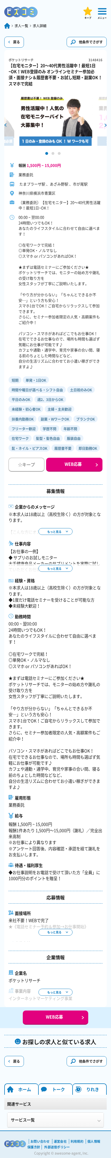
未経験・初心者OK (26, 409)
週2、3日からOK (50, 399)
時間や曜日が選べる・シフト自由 (37, 390)
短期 (15, 380)
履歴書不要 (62, 448)
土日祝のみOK (81, 390)
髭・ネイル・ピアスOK (29, 448)
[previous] (5, 124)
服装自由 (74, 438)
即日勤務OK (88, 448)
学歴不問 (49, 428)
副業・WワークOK (55, 419)
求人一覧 (21, 25)
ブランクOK (85, 419)
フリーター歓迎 (24, 428)
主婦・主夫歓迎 (59, 409)
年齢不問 (70, 428)
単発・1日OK (36, 380)
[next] (105, 124)
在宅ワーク (20, 438)
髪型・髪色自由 (48, 438)
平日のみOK (21, 399)
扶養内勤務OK (23, 419)
